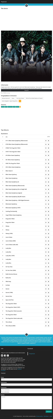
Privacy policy (39, 416)
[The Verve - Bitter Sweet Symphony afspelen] (46, 178)
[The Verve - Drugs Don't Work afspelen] (46, 219)
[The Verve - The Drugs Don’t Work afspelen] (46, 315)
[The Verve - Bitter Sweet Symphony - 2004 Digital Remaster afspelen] (46, 200)
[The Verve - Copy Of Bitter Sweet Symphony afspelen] (46, 215)
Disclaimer (46, 416)
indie (14, 106)
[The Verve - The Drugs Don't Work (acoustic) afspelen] (46, 311)
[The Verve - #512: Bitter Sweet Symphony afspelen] (46, 167)
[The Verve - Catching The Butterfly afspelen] (46, 211)
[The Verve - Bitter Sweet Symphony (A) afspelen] (46, 182)
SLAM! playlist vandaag (8, 339)
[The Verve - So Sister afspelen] (46, 285)
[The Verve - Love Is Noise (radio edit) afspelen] (46, 244)
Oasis (13, 98)
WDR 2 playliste (30, 343)
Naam (2, 377)
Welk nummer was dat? (46, 337)
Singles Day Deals (27, 337)
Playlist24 (4, 2)
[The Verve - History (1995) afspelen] (46, 233)
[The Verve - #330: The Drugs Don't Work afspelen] (46, 163)
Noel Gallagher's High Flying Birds (10, 101)
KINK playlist (19, 341)
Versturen (49, 411)
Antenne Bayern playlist (36, 341)
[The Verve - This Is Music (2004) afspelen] (46, 326)
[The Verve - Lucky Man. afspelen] (46, 263)
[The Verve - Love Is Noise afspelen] (46, 237)
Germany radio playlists (6, 337)
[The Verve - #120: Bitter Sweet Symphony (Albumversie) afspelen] (46, 144)
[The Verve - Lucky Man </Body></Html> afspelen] (46, 259)
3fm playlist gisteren (13, 340)
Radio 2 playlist (35, 337)
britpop (2, 106)
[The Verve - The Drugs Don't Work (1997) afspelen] (46, 307)
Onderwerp (3, 387)
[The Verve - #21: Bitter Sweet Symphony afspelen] (46, 160)
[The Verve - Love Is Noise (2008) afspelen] (46, 241)
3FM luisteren (43, 340)
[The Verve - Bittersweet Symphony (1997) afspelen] (46, 208)
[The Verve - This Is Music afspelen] (46, 322)
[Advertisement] (26, 20)
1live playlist (38, 339)
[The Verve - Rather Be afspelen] (46, 278)
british (17, 106)
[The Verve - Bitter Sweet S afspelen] (46, 171)
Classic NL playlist (10, 341)
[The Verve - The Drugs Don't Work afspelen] (46, 303)
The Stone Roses (20, 98)
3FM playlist (31, 339)
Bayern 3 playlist (21, 343)
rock (6, 106)
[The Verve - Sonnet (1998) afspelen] (46, 292)
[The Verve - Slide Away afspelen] (46, 281)
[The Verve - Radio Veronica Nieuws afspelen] (46, 274)
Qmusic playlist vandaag (21, 339)
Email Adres (4, 382)
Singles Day (26, 341)
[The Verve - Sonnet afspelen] (46, 289)
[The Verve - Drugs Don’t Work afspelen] (46, 222)
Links (50, 416)
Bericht (2, 395)
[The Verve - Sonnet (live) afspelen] (46, 296)
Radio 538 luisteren (33, 340)
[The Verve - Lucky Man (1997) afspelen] (46, 256)
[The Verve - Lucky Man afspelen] (46, 248)
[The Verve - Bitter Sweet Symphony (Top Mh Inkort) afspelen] (46, 197)
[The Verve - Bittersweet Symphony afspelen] (46, 204)
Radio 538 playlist (23, 340)
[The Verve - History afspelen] (46, 226)
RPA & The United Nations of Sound (34, 98)
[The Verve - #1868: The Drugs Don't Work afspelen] (46, 148)
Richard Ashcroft (6, 98)
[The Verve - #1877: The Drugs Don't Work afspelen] (46, 152)
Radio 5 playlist (47, 341)
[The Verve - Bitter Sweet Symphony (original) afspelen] (46, 193)
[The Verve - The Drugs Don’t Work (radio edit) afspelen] (46, 318)
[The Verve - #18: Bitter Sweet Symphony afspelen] (46, 155)
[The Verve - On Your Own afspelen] (46, 267)
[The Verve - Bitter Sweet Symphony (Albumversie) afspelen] (46, 185)
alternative (10, 106)
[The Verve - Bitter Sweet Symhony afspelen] (46, 174)
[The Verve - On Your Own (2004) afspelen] (46, 270)
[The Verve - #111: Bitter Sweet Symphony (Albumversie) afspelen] (46, 140)
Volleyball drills (17, 337)
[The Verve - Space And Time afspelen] (46, 300)
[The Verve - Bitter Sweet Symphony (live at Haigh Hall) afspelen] (46, 189)
